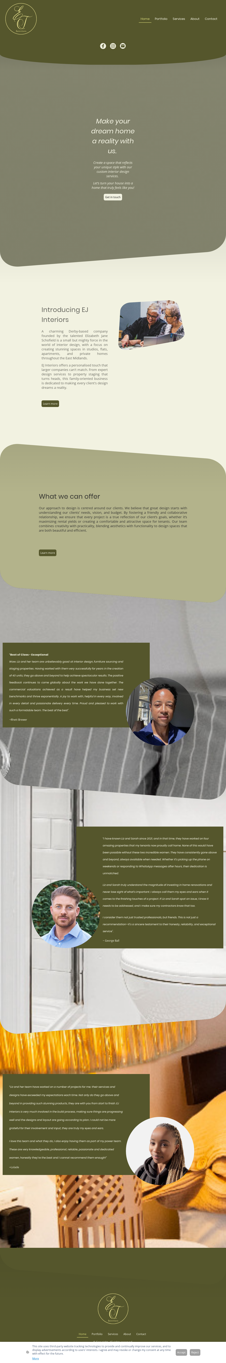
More (35, 1358)
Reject (195, 1352)
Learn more (50, 404)
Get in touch (113, 197)
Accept (181, 1352)
